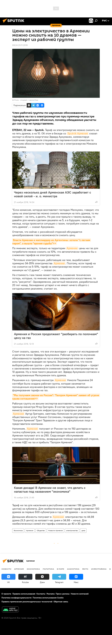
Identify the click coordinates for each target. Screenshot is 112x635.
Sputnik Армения (78, 133)
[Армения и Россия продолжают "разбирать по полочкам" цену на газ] (56, 311)
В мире (60, 569)
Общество (41, 530)
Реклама (51, 593)
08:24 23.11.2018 (20, 45)
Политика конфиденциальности (16, 597)
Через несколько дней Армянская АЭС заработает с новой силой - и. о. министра (52, 194)
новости (6, 569)
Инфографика (98, 569)
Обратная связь (61, 601)
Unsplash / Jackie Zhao (29, 100)
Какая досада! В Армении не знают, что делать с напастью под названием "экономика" (49, 489)
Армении (72, 248)
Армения (32, 428)
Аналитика (73, 569)
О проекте (6, 593)
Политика (48, 569)
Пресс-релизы (63, 593)
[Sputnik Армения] (14, 23)
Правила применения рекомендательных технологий (26, 601)
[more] (96, 202)
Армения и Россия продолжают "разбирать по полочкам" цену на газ (56, 336)
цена (83, 530)
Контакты (40, 593)
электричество (72, 530)
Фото (85, 569)
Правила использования (23, 593)
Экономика (18, 530)
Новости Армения (55, 530)
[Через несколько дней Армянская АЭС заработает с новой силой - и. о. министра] (56, 170)
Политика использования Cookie (48, 597)
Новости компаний (80, 593)
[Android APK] (10, 610)
